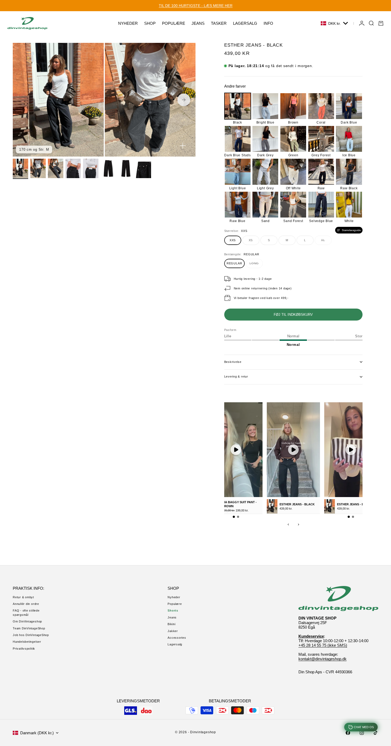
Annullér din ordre (26, 603)
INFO (268, 23)
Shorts (173, 610)
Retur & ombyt (23, 597)
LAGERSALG (245, 23)
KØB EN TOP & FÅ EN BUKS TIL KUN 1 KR (195, 5)
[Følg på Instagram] (361, 732)
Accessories (177, 637)
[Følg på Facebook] (348, 732)
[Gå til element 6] (108, 168)
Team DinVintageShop (29, 628)
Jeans (172, 617)
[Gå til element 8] (143, 168)
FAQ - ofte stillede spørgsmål (26, 612)
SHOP (150, 23)
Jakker (173, 631)
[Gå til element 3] (55, 168)
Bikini (172, 624)
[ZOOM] (182, 145)
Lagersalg (175, 644)
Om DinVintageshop (27, 621)
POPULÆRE (173, 23)
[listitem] (237, 109)
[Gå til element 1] (20, 168)
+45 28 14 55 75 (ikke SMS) (322, 645)
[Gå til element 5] (90, 168)
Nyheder (174, 597)
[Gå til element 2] (38, 168)
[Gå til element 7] (126, 168)
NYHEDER (128, 23)
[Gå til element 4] (73, 168)
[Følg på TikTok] (375, 732)
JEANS (198, 23)
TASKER (219, 23)
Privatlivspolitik (24, 648)
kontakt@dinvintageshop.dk (322, 659)
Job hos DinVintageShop (31, 635)
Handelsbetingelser (27, 641)
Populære (175, 603)
